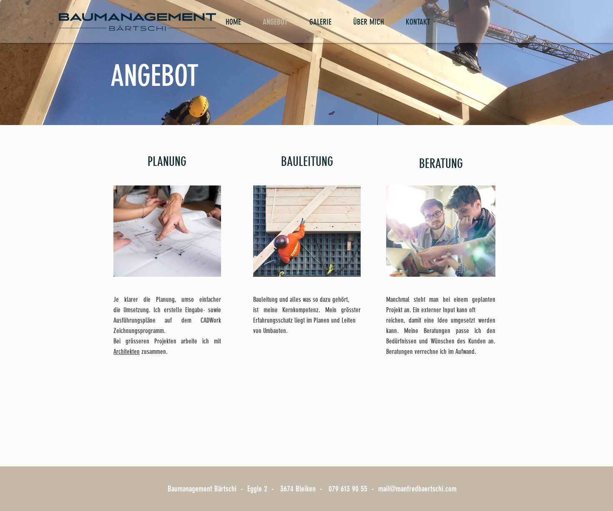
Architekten (126, 352)
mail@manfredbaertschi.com (417, 488)
